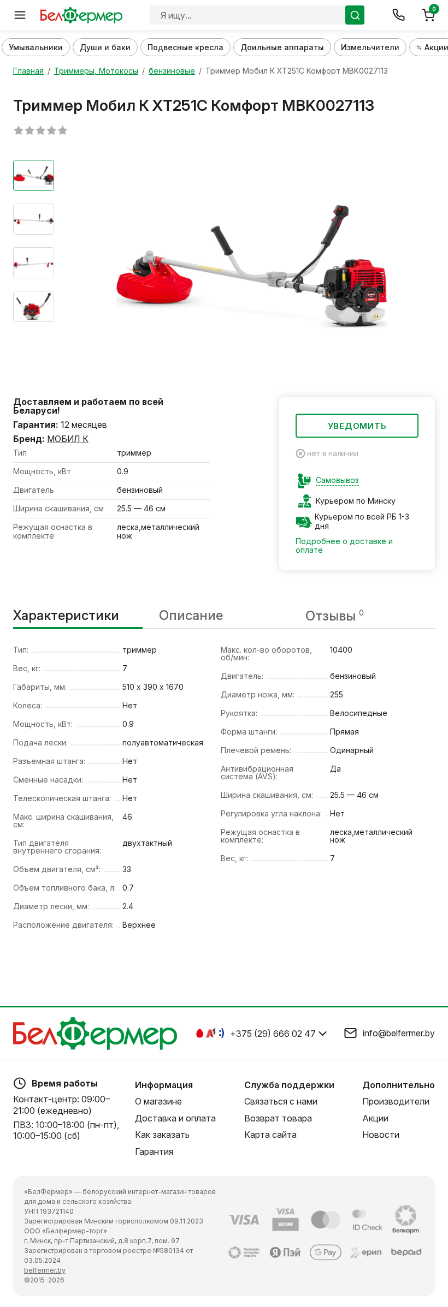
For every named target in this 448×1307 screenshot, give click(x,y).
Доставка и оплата (175, 1118)
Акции (375, 1118)
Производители (395, 1101)
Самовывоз (337, 480)
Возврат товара (278, 1118)
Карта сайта (270, 1134)
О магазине (158, 1101)
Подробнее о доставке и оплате (344, 545)
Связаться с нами (280, 1101)
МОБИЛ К (68, 438)
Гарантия (154, 1151)
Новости (380, 1134)
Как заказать (162, 1134)
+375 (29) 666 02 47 (273, 1033)
